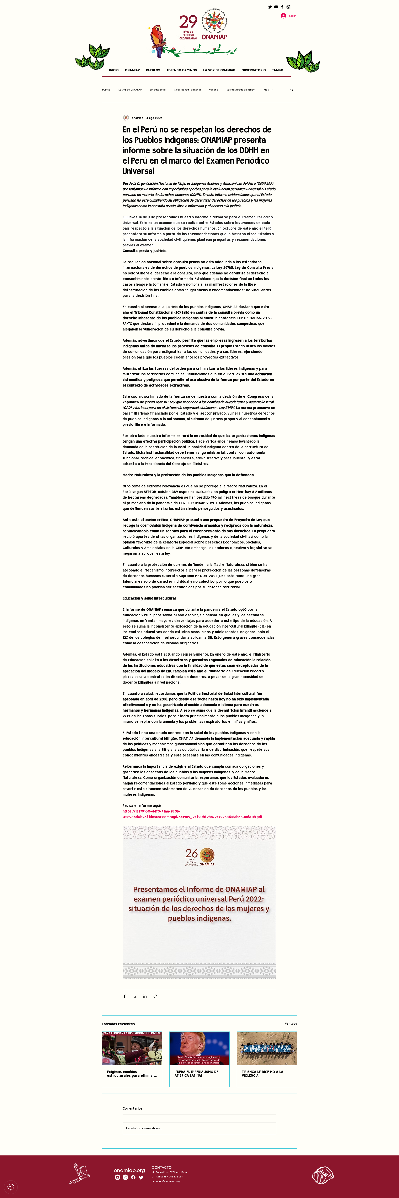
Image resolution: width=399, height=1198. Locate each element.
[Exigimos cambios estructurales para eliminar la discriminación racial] (132, 1048)
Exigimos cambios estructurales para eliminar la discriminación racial (130, 1074)
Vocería (213, 89)
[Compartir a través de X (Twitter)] (135, 996)
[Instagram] (288, 7)
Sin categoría (158, 89)
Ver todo (291, 1023)
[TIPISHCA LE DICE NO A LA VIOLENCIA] (267, 1048)
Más (266, 89)
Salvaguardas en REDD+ (241, 89)
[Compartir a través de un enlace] (155, 996)
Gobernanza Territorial (187, 89)
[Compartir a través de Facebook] (125, 996)
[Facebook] (282, 7)
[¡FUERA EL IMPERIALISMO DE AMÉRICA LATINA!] (200, 1048)
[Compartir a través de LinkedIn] (145, 996)
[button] (292, 89)
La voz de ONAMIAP (130, 89)
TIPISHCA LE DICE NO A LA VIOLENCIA (262, 1074)
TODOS (106, 89)
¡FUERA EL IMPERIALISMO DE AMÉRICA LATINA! (196, 1074)
